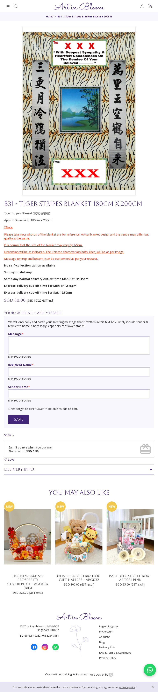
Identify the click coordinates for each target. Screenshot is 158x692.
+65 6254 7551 (50, 635)
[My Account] (142, 6)
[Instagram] (45, 647)
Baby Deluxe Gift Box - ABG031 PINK (130, 578)
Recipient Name (20, 365)
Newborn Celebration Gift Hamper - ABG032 (79, 578)
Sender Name (18, 387)
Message (15, 334)
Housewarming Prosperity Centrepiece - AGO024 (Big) (27, 582)
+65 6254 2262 (32, 635)
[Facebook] (34, 647)
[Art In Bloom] (79, 6)
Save (18, 419)
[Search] (16, 6)
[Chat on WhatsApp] (150, 670)
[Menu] (8, 6)
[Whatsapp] (55, 647)
